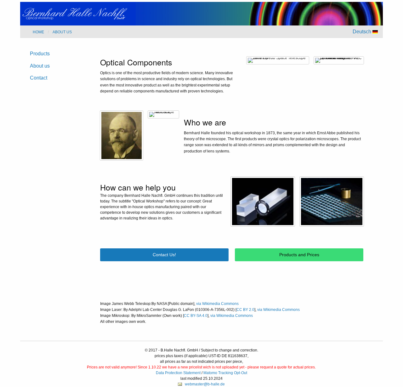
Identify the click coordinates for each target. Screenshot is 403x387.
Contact (38, 77)
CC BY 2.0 (245, 309)
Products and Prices (299, 254)
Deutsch (362, 31)
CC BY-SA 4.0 (195, 315)
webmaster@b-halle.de (205, 384)
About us (40, 66)
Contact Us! (164, 254)
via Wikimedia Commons (217, 303)
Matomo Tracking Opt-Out (225, 373)
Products (40, 53)
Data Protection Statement (178, 373)
